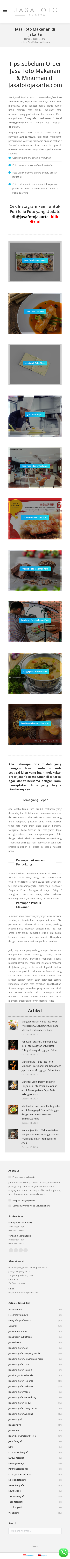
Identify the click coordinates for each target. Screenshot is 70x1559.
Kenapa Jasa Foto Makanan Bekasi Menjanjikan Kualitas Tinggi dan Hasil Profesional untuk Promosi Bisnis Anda (41, 1136)
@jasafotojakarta (32, 216)
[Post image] (13, 1025)
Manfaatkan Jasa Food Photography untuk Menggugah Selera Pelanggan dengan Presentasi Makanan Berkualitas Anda (40, 1112)
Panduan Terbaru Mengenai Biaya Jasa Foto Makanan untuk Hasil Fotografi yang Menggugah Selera (39, 1046)
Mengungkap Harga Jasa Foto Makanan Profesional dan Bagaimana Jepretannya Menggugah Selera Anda (41, 1066)
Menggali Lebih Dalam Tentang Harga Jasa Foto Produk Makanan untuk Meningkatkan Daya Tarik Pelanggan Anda (39, 1088)
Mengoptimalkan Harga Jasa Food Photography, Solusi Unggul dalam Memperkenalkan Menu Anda (39, 1026)
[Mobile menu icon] (5, 12)
